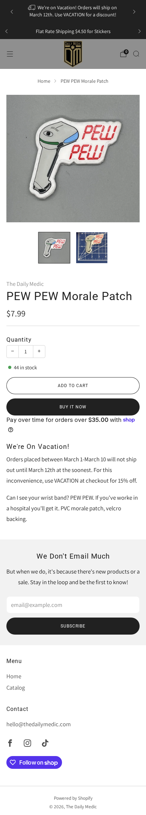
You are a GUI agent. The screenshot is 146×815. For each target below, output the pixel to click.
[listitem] (73, 11)
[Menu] (9, 54)
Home (44, 81)
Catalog (15, 687)
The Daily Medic (25, 284)
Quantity (19, 339)
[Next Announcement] (134, 11)
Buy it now (73, 406)
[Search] (136, 53)
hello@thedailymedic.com (38, 724)
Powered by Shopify (73, 798)
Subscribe (73, 626)
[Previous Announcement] (11, 11)
